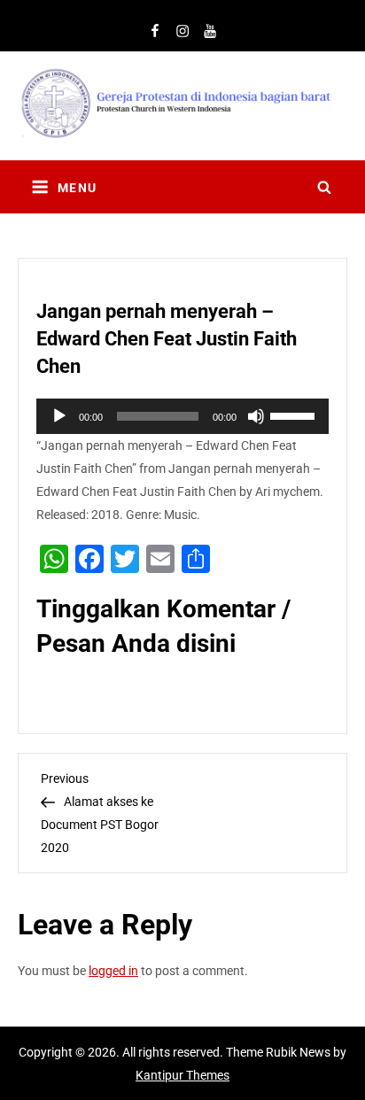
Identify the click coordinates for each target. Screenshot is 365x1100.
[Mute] (256, 416)
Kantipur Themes (182, 1075)
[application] (182, 416)
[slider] (295, 414)
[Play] (59, 416)
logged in (113, 971)
